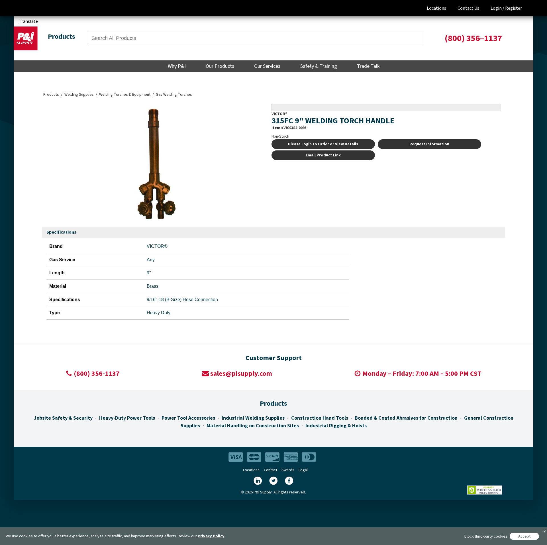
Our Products (220, 66)
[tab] (61, 232)
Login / (497, 8)
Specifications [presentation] (61, 232)
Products (51, 94)
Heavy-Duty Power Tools (127, 418)
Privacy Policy (211, 536)
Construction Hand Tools (319, 418)
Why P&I (177, 66)
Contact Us (468, 8)
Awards (287, 470)
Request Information (429, 144)
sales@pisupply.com (241, 374)
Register (513, 8)
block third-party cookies (485, 536)
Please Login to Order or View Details (323, 144)
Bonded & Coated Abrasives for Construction (406, 418)
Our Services (267, 66)
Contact (270, 470)
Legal (303, 470)
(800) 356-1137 (97, 374)
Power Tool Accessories (188, 418)
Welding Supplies (79, 94)
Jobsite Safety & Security (63, 418)
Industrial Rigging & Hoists (336, 425)
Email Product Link (323, 155)
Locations (436, 8)
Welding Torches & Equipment (124, 94)
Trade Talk (368, 66)
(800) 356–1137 (473, 38)
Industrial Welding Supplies (253, 418)
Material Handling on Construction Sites (253, 425)
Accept (524, 536)
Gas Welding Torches (174, 94)
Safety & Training (318, 66)
